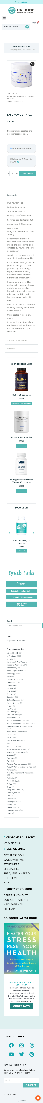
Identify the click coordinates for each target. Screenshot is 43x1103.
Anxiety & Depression (15, 665)
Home (11, 50)
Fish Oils (10, 709)
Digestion (17, 50)
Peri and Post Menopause (17, 764)
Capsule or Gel (12, 680)
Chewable (11, 685)
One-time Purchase (21, 148)
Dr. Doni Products (13, 700)
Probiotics (11, 778)
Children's (11, 688)
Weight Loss (11, 807)
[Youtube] (11, 1054)
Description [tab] (12, 195)
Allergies (10, 659)
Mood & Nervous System (16, 749)
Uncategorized (13, 802)
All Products (21, 96)
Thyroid (10, 799)
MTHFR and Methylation (16, 752)
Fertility (9, 706)
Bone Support (12, 674)
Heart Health (11, 718)
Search (9, 621)
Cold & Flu (11, 691)
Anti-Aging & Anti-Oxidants (17, 662)
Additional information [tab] (17, 340)
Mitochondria (12, 746)
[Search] (27, 27)
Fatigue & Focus (13, 703)
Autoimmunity (12, 668)
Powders (10, 98)
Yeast (9, 813)
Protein (9, 784)
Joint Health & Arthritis (15, 732)
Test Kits (10, 796)
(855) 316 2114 (12, 843)
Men (8, 743)
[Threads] (31, 1045)
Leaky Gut (11, 735)
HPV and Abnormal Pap (16, 721)
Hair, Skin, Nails (13, 715)
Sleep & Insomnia (13, 790)
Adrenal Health (12, 653)
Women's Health (13, 810)
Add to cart (28, 173)
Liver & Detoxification (15, 740)
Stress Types (12, 793)
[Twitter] (21, 1054)
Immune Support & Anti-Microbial (19, 726)
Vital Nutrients (18, 101)
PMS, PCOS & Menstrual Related (19, 767)
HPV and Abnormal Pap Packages (20, 724)
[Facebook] (11, 1045)
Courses (10, 694)
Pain (8, 761)
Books (9, 677)
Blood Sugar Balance (15, 671)
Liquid (9, 738)
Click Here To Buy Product (21, 404)
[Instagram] (21, 1045)
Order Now (21, 1006)
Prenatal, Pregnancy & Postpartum (20, 773)
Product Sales (12, 781)
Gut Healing (11, 712)
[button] (4, 18)
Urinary (9, 804)
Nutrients (10, 755)
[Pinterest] (31, 1054)
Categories (11, 682)
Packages (11, 758)
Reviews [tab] (11, 348)
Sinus (9, 787)
